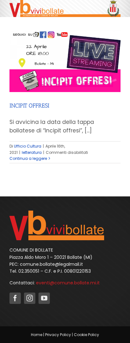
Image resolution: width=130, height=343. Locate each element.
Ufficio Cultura (27, 146)
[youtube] (44, 298)
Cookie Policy (86, 334)
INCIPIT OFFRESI (29, 105)
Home (36, 334)
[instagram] (29, 298)
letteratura (32, 152)
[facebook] (15, 298)
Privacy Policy (58, 334)
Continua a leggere (28, 158)
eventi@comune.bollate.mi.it (68, 283)
